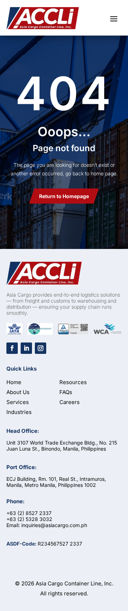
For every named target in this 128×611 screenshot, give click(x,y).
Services (17, 402)
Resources (73, 382)
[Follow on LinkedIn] (26, 348)
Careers (69, 402)
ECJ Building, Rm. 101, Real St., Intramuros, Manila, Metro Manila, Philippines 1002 (56, 482)
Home (13, 382)
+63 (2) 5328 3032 (29, 519)
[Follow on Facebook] (12, 348)
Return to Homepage (64, 196)
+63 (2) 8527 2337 (29, 513)
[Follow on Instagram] (40, 348)
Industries (19, 412)
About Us (18, 392)
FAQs (65, 392)
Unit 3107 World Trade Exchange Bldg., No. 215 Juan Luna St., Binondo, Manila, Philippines (61, 446)
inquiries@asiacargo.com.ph (54, 525)
